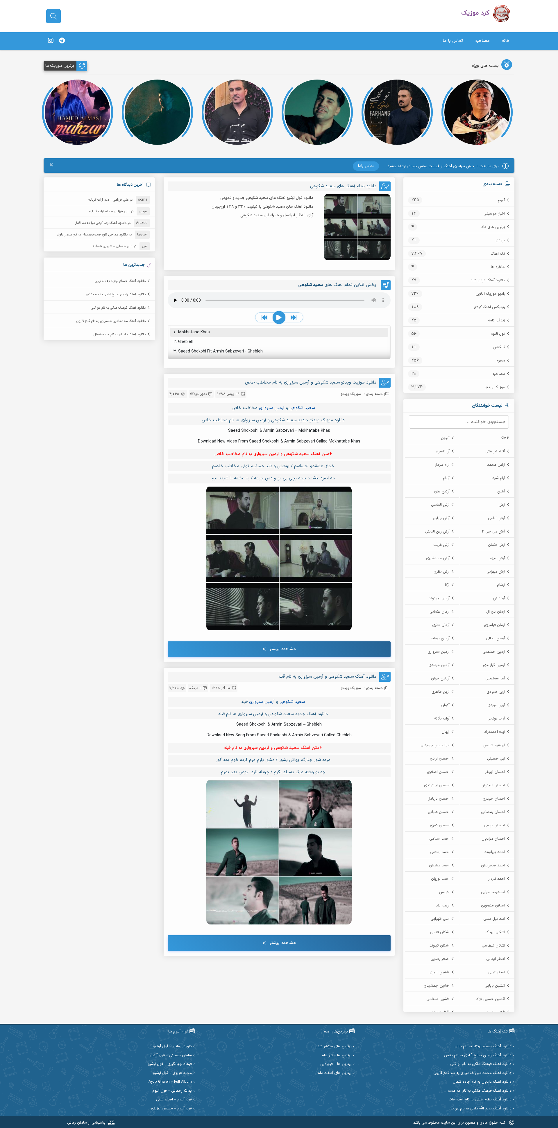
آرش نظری (442, 572)
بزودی (500, 240)
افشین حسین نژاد (490, 999)
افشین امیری (440, 972)
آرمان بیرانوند (439, 598)
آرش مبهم (497, 558)
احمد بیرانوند (494, 852)
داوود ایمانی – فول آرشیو (172, 1046)
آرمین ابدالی (495, 638)
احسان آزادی (440, 759)
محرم (500, 361)
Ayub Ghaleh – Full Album (170, 1082)
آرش (501, 505)
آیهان (445, 732)
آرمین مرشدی (439, 665)
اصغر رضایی (440, 959)
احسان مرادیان (493, 839)
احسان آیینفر (495, 772)
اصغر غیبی (496, 972)
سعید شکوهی (302, 408)
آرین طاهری (441, 692)
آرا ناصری (443, 451)
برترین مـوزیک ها (59, 66)
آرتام (446, 478)
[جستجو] (53, 16)
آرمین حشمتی (494, 652)
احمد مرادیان (439, 865)
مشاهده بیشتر (282, 649)
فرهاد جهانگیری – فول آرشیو (170, 1064)
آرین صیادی (496, 692)
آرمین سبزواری (439, 652)
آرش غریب (441, 545)
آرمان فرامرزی (494, 625)
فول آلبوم (498, 334)
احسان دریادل (439, 799)
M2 (506, 438)
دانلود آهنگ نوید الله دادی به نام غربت (481, 1108)
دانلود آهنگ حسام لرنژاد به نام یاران (120, 281)
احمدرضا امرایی (493, 892)
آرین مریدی (496, 705)
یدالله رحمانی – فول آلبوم (172, 1091)
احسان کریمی (494, 825)
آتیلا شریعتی (495, 451)
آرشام (501, 585)
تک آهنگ (498, 254)
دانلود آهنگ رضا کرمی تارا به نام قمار (100, 223)
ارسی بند (443, 905)
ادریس (444, 892)
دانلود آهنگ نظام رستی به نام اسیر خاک (480, 1099)
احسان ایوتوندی (437, 785)
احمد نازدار (496, 879)
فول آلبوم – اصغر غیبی (174, 1099)
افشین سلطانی (438, 999)
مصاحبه (482, 40)
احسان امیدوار (493, 785)
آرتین (501, 491)
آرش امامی (496, 518)
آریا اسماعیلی (495, 678)
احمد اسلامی (439, 839)
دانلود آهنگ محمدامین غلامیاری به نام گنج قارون (111, 321)
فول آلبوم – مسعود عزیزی (171, 1108)
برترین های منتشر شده (333, 1046)
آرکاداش (499, 598)
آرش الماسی (440, 505)
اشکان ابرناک (495, 932)
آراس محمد (496, 465)
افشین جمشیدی (437, 986)
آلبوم (501, 200)
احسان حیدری (494, 799)
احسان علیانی (439, 812)
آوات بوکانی (496, 719)
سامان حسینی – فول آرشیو (170, 1055)
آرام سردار (442, 465)
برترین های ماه (493, 227)
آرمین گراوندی (494, 665)
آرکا (447, 585)
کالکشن (499, 347)
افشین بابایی (495, 986)
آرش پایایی (441, 518)
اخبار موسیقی (494, 214)
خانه (506, 40)
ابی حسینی (496, 759)
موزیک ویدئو (495, 387)
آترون (445, 438)
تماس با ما (453, 40)
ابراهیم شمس (494, 745)
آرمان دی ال (495, 612)
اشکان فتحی (440, 932)
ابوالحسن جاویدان (435, 745)
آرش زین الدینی (437, 532)
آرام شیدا (498, 478)
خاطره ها (498, 267)
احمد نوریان (440, 879)
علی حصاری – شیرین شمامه (112, 246)
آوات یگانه (442, 719)
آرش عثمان (496, 545)
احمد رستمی (440, 852)
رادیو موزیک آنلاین (490, 294)
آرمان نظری (441, 625)
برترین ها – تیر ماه (337, 1055)
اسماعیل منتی (494, 919)
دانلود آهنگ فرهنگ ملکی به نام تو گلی (118, 307)
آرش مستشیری (438, 558)
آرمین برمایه (440, 638)
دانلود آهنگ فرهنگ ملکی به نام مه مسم (480, 1091)
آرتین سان (442, 491)
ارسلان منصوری (493, 905)
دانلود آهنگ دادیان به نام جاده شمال (120, 334)
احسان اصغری (438, 772)
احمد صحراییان (493, 865)
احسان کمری (440, 825)
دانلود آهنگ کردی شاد (488, 280)
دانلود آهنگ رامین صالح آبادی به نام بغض (116, 294)
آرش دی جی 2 (493, 532)
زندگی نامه (496, 320)
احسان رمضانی (493, 812)
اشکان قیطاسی (493, 946)
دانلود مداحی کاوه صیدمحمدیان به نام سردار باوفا (92, 234)
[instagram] (50, 41)
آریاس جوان (440, 678)
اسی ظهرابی (440, 919)
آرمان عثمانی (440, 612)
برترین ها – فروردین (336, 1064)
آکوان (445, 705)
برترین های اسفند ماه (335, 1073)
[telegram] (62, 41)
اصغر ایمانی (495, 959)
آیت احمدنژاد (494, 732)
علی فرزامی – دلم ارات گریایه (108, 199)
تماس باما (366, 166)
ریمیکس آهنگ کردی (489, 307)
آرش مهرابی (496, 572)
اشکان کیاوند (440, 946)
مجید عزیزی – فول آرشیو (172, 1073)
